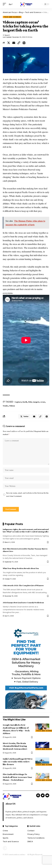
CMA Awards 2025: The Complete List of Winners (23, 585)
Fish (30, 402)
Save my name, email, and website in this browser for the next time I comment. (27, 494)
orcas (42, 402)
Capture (18, 402)
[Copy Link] (19, 42)
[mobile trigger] (5, 4)
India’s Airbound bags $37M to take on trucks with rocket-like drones (17, 761)
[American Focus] (26, 4)
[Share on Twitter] (8, 42)
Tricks (5, 406)
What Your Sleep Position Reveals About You (21, 568)
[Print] (24, 42)
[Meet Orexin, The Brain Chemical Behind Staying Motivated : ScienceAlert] (42, 746)
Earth (25, 402)
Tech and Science (12, 17)
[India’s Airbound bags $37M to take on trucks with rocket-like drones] (42, 761)
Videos (12, 406)
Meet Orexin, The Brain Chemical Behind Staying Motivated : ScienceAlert (15, 746)
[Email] (13, 42)
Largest (36, 402)
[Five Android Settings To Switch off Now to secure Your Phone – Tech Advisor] (42, 777)
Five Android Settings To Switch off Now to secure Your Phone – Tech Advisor (17, 777)
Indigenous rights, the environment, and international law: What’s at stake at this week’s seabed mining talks (26, 530)
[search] (39, 4)
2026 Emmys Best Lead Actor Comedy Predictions (23, 602)
